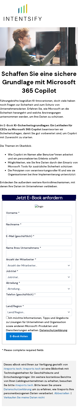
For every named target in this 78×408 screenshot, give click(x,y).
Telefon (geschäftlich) (21, 294)
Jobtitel (12, 271)
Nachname (13, 224)
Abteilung (13, 283)
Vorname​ (13, 213)
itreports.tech (13, 368)
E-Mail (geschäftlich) (20, 236)
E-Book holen (19, 336)
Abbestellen (61, 393)
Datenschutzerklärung (17, 389)
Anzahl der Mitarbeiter (21, 259)
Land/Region (15, 306)
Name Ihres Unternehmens (23, 248)
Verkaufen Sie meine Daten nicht (24, 397)
